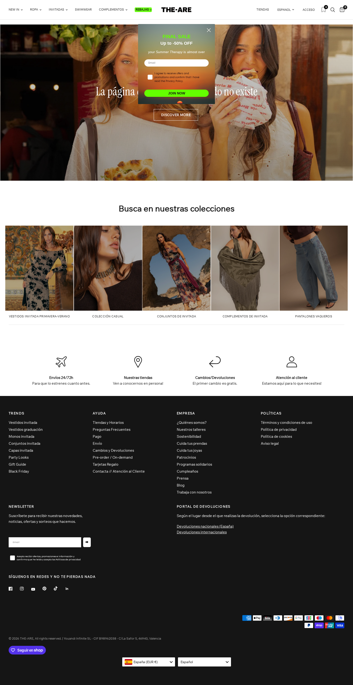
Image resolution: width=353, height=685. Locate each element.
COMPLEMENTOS (111, 9)
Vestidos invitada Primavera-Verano (39, 316)
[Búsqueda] (332, 9)
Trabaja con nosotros (194, 492)
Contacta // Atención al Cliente (119, 471)
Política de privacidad (279, 429)
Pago (97, 436)
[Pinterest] (48, 588)
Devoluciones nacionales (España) (205, 526)
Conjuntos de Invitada (176, 316)
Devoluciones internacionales (202, 532)
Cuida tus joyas (189, 450)
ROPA (34, 9)
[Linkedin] (70, 588)
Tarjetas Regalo (105, 464)
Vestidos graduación (26, 429)
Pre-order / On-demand (113, 457)
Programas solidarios (194, 464)
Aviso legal (270, 443)
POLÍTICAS (271, 413)
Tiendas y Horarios (108, 422)
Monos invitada (21, 436)
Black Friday (19, 471)
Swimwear (83, 9)
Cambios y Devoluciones (113, 450)
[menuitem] (17, 9)
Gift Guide (17, 464)
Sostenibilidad (189, 436)
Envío (97, 443)
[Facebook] (14, 588)
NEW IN (14, 9)
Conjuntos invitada (24, 443)
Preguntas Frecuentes (111, 429)
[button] (176, 115)
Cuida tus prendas (192, 443)
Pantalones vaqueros (313, 316)
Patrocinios (186, 457)
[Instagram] (25, 588)
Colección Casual (107, 316)
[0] (340, 9)
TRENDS (16, 413)
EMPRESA (186, 413)
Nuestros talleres (191, 429)
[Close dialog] (209, 30)
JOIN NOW (176, 93)
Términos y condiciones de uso (286, 422)
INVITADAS (56, 9)
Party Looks (19, 457)
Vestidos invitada (23, 422)
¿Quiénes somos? (192, 422)
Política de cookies (276, 436)
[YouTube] (36, 589)
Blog (180, 485)
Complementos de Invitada (245, 316)
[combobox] (149, 662)
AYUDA (99, 413)
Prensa (183, 478)
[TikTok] (59, 588)
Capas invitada (21, 450)
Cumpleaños (187, 471)
